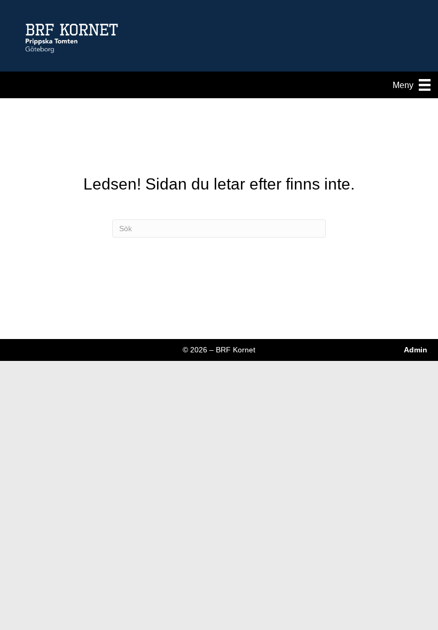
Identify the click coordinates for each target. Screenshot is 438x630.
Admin (415, 349)
